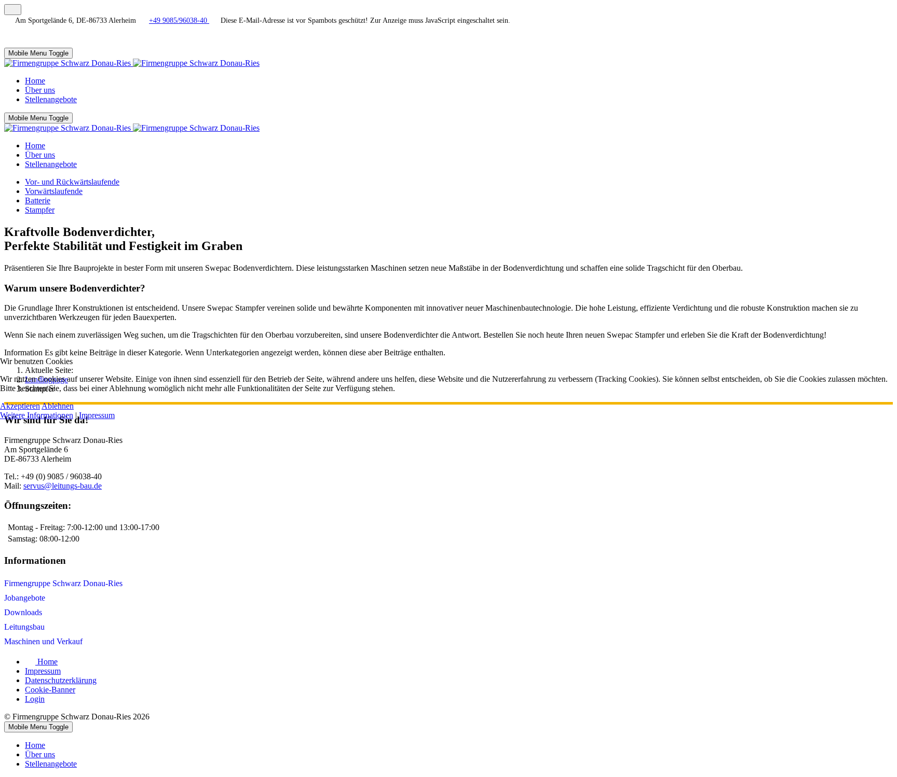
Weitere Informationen (36, 415)
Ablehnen (58, 405)
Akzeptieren (20, 405)
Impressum (97, 415)
